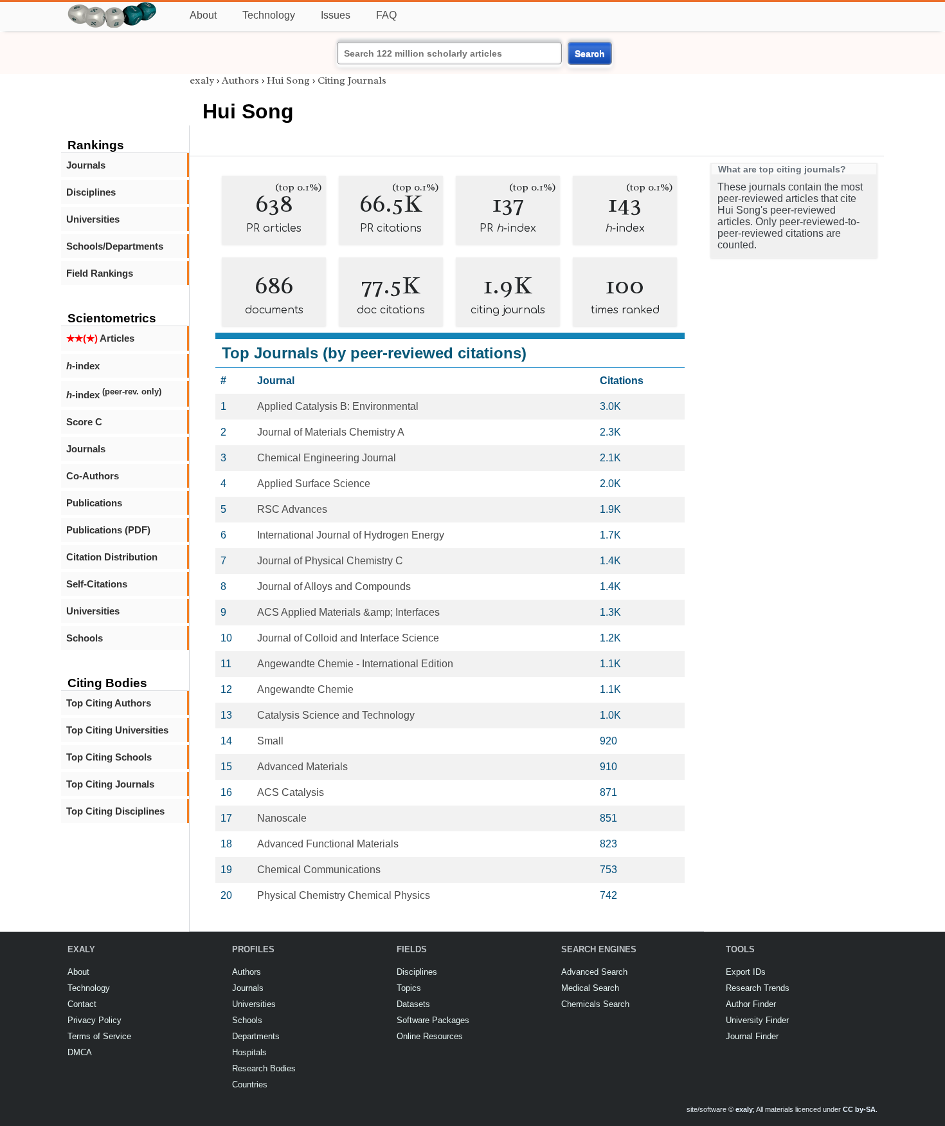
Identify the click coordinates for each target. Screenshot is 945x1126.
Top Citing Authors (108, 702)
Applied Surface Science (313, 483)
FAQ (386, 15)
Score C (84, 421)
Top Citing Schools (109, 757)
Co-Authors (92, 475)
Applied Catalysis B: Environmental (338, 406)
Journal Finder (752, 1036)
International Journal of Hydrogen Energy (350, 535)
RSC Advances (292, 509)
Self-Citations (96, 583)
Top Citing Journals (110, 784)
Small (270, 740)
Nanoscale (282, 818)
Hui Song (288, 80)
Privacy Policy (95, 1020)
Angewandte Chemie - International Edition (355, 663)
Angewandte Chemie (305, 689)
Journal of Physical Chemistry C (330, 560)
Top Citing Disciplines (115, 811)
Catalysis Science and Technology (336, 715)
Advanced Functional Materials (328, 843)
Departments (256, 1036)
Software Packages (433, 1020)
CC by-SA (859, 1109)
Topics (409, 988)
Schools (84, 637)
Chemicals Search (595, 1004)
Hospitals (249, 1052)
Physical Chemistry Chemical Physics (343, 895)
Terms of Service (99, 1036)
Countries (249, 1084)
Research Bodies (264, 1068)
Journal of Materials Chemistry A (330, 432)
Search (590, 53)
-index (83, 365)
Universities (93, 219)
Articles (100, 338)
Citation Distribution (112, 556)
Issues (335, 15)
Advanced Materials (302, 766)
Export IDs (746, 972)
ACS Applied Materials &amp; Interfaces (348, 612)
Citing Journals (352, 80)
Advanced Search (594, 972)
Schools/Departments (114, 246)
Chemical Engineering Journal (326, 457)
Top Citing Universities (117, 730)
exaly (202, 80)
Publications (94, 502)
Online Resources (430, 1036)
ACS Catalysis (290, 792)
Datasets (413, 1004)
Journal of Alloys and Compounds (334, 586)
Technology (268, 15)
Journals (85, 165)
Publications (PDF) (108, 529)
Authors (240, 80)
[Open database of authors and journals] (112, 7)
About (203, 15)
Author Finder (751, 1004)
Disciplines (91, 192)
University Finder (757, 1020)
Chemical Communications (319, 869)
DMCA (80, 1052)
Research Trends (757, 988)
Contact (82, 1004)
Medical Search (590, 988)
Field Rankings (99, 273)
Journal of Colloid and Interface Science (348, 637)
